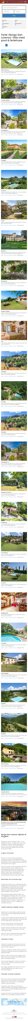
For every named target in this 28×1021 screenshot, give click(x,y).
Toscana (6, 74)
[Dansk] (20, 1)
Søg (14, 15)
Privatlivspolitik (19, 1018)
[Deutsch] (18, 1)
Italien (2, 74)
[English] (22, 1)
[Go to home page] (5, 1)
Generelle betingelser (10, 1018)
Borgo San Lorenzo (12, 74)
